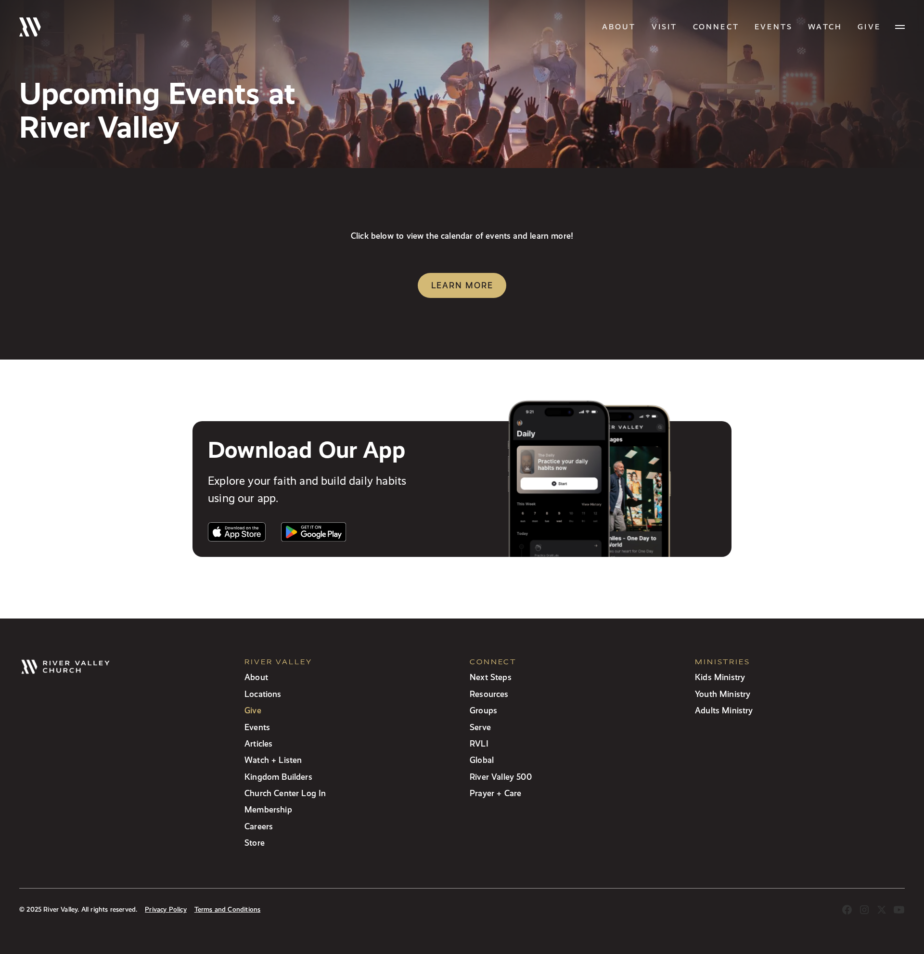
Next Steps (491, 677)
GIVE (869, 26)
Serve (480, 727)
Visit (665, 26)
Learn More (462, 285)
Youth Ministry (722, 694)
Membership (268, 809)
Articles (258, 743)
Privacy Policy (165, 909)
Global (482, 760)
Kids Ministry (720, 677)
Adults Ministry (724, 710)
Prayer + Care (495, 793)
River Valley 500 (501, 777)
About (619, 26)
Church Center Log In (285, 793)
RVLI (479, 743)
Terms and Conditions (227, 909)
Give (252, 710)
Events (774, 26)
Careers (258, 826)
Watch (825, 26)
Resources (489, 694)
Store (254, 843)
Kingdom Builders (278, 777)
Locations (263, 694)
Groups (483, 710)
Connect (716, 26)
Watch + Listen (273, 760)
